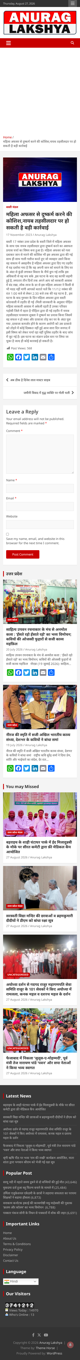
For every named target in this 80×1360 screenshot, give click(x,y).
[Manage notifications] (70, 1344)
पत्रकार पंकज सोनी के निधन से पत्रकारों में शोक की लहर (34, 1213)
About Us (9, 1238)
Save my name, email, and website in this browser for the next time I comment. (35, 541)
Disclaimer (10, 1255)
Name (11, 480)
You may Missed (22, 786)
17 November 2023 (19, 235)
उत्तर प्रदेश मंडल (15, 832)
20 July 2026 (14, 649)
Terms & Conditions (17, 1244)
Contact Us (10, 1260)
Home (7, 1233)
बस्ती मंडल (12, 207)
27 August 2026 (16, 857)
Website (11, 516)
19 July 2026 (14, 745)
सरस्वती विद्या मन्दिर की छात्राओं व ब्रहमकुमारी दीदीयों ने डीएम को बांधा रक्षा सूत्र (39, 918)
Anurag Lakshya (46, 235)
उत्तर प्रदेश (14, 573)
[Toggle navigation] (8, 43)
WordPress (54, 1353)
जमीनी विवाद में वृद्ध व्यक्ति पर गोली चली (47, 393)
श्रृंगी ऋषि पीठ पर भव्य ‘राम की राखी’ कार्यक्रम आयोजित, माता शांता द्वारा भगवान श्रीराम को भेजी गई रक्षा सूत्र (38, 1160)
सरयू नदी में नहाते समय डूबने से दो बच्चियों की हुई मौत (33, 1182)
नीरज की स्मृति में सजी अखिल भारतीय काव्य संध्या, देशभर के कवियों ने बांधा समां (38, 737)
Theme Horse (45, 1348)
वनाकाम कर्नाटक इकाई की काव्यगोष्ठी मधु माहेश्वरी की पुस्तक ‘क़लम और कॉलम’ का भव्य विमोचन (37, 1205)
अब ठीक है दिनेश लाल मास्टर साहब (30, 380)
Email (11, 498)
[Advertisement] (40, 90)
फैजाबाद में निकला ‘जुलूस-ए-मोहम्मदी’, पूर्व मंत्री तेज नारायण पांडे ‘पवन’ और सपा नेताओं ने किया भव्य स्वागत (38, 1063)
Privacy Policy (13, 1249)
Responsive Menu (72, 3)
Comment (14, 431)
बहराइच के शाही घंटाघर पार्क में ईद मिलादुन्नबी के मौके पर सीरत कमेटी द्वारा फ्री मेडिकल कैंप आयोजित (39, 847)
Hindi (13, 1281)
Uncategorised (18, 974)
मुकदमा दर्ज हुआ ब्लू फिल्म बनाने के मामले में (28, 1187)
